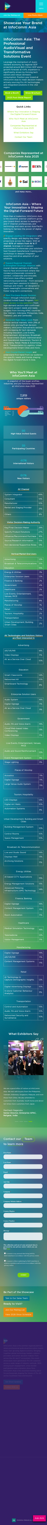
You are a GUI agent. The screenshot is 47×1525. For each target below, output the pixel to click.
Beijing (6, 1441)
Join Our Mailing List (11, 15)
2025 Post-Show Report (19, 98)
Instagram (6, 1509)
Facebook (11, 1509)
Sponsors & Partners (11, 1413)
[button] (16, 1121)
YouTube (23, 1509)
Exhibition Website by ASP (26, 1520)
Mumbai (6, 1444)
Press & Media (9, 1416)
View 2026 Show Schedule (18, 1315)
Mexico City (8, 1447)
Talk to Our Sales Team (16, 1298)
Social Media (8, 1419)
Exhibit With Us (11, 1381)
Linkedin (17, 1509)
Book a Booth (12, 93)
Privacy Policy (9, 1422)
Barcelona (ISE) (9, 1453)
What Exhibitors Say (23, 133)
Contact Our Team (23, 137)
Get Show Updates (13, 1375)
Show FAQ (7, 1425)
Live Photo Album (35, 15)
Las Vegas (7, 1450)
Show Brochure (32, 93)
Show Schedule (9, 1410)
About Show (8, 1406)
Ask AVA (39, 1518)
